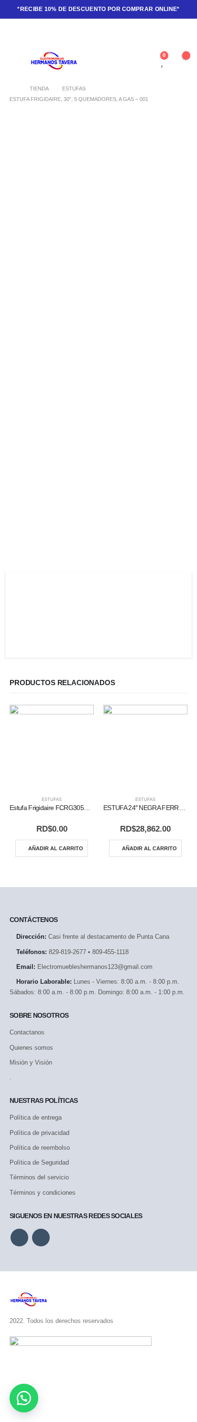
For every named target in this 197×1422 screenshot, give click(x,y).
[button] (24, 1398)
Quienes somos (31, 1047)
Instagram (41, 1237)
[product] (52, 747)
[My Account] (147, 60)
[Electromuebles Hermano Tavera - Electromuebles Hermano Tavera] (54, 60)
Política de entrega (36, 1117)
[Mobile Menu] (20, 61)
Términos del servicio (39, 1177)
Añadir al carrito (55, 848)
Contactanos (27, 1032)
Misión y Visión (31, 1062)
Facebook (19, 1237)
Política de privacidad (39, 1132)
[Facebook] (16, 32)
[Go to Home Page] (13, 88)
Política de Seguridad (39, 1162)
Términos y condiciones (43, 1192)
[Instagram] (33, 32)
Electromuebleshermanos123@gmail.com (95, 966)
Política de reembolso (40, 1147)
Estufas (52, 799)
